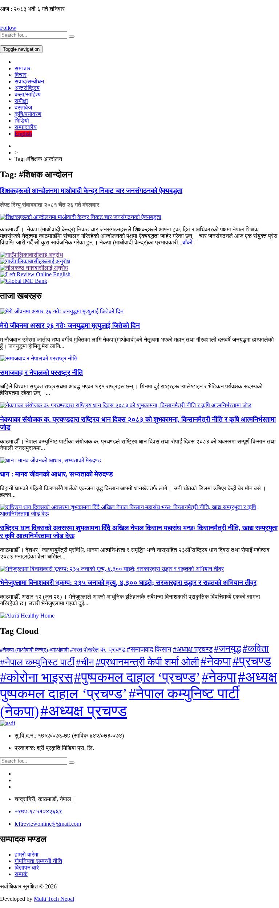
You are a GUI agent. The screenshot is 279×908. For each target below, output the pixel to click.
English (23, 134)
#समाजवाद (140, 649)
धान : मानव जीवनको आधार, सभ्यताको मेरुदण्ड (56, 474)
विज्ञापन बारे (27, 867)
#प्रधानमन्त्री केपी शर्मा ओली (147, 662)
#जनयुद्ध (227, 648)
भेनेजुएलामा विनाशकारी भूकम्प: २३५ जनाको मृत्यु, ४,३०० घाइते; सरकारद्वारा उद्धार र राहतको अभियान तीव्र (128, 582)
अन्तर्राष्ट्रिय (27, 88)
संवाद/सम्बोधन (29, 81)
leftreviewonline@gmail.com (48, 824)
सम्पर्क (21, 874)
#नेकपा (216, 661)
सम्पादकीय (26, 127)
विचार (21, 75)
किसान (163, 649)
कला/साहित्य (28, 94)
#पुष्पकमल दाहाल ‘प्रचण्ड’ (137, 677)
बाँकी (187, 242)
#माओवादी (59, 650)
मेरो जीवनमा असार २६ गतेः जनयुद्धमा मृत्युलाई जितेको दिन (70, 325)
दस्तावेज (23, 107)
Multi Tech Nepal (54, 899)
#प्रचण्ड (251, 661)
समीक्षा (21, 101)
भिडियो (22, 120)
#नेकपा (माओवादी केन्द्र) (24, 650)
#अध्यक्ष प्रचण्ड (193, 649)
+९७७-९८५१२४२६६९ (38, 811)
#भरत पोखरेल (84, 650)
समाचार (23, 68)
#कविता (256, 648)
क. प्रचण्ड (112, 649)
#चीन (85, 662)
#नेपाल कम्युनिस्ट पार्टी (37, 662)
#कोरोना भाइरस (36, 677)
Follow (8, 28)
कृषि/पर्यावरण (28, 114)
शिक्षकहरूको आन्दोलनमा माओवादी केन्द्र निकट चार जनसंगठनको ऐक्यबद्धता (91, 190)
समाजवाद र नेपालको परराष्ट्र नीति (41, 372)
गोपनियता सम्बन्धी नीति (38, 861)
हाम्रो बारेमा (27, 854)
